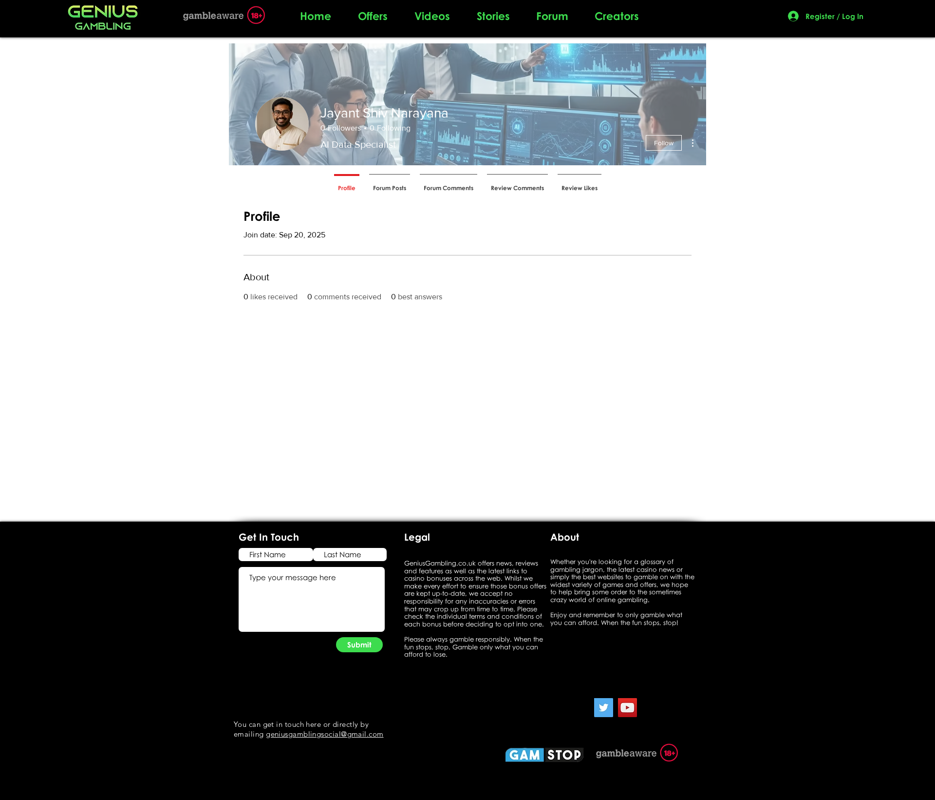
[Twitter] (603, 707)
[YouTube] (627, 707)
